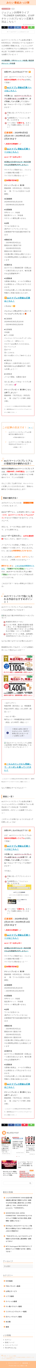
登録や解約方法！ (20, 437)
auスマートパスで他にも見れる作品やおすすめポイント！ (20, 443)
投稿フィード (10, 1342)
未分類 (8, 1322)
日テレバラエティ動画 (14, 1317)
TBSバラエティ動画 (13, 1286)
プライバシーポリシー (13, 1363)
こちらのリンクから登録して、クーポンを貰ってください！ (17, 767)
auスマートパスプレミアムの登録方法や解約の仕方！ (20, 433)
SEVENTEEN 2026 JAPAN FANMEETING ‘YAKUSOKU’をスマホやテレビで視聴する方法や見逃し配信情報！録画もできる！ (19, 1217)
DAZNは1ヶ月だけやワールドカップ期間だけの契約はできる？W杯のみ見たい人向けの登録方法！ (19, 1228)
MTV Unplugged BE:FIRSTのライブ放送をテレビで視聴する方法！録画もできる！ (19, 1249)
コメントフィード (11, 1345)
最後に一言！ (18, 447)
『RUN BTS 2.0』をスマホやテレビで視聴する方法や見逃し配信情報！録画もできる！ (19, 1238)
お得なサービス (11, 1291)
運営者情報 (25, 1363)
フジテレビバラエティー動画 (16, 1311)
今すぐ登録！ (28, 503)
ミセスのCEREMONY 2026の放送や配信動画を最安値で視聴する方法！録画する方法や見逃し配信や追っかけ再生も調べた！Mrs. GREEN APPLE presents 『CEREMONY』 (19, 1203)
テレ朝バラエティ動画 (14, 1306)
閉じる (31, 428)
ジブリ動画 (10, 1296)
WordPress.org (10, 1348)
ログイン (8, 1340)
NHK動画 (9, 1281)
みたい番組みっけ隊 (18, 2)
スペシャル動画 (6, 8)
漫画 (7, 1327)
